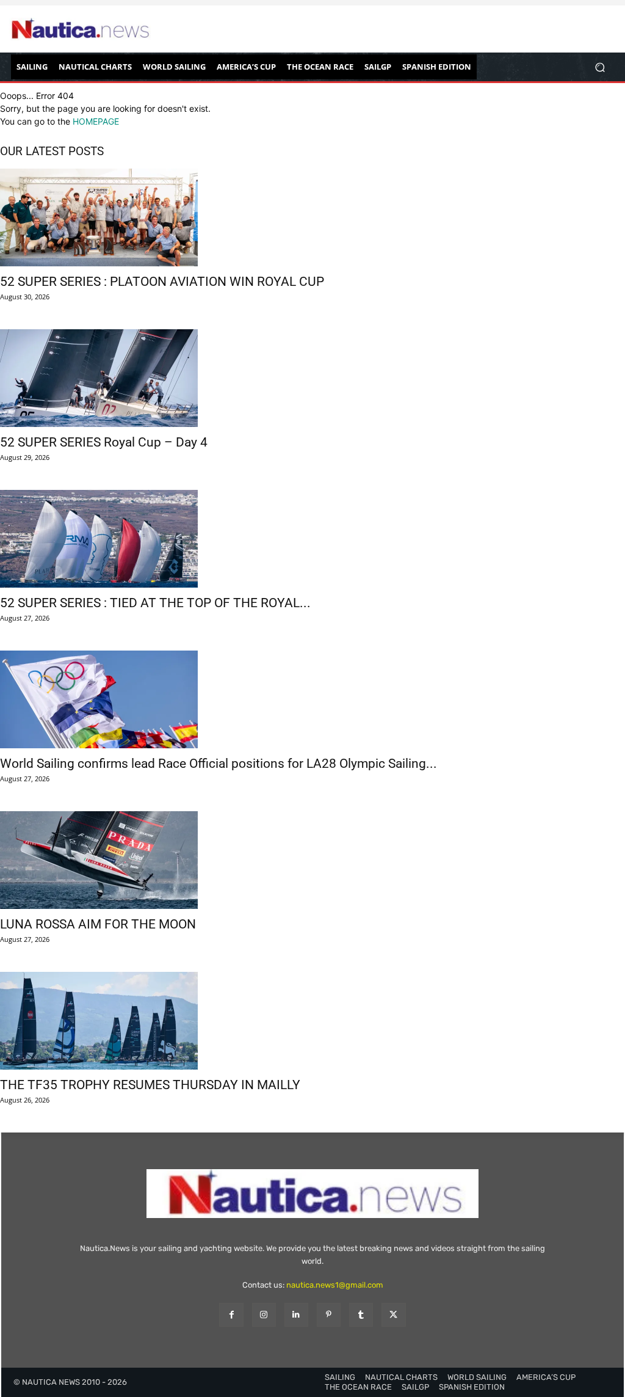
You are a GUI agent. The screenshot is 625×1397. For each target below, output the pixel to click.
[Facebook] (231, 1315)
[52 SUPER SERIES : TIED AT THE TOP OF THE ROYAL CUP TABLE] (312, 539)
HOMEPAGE (96, 121)
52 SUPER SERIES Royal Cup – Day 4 (104, 442)
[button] (599, 67)
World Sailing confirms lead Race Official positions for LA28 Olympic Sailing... (218, 763)
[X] (393, 1315)
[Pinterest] (329, 1315)
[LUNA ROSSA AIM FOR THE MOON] (312, 860)
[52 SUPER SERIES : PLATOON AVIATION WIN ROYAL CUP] (312, 217)
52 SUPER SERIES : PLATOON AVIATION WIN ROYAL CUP (162, 281)
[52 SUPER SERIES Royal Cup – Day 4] (312, 378)
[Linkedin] (296, 1315)
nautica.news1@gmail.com (334, 1284)
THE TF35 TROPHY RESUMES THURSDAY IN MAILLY (150, 1085)
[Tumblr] (361, 1315)
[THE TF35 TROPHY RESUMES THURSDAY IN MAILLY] (312, 1021)
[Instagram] (264, 1315)
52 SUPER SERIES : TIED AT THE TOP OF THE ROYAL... (155, 603)
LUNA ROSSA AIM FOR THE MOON (98, 924)
